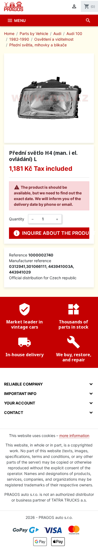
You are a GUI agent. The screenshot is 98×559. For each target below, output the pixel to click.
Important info (20, 393)
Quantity (16, 219)
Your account (19, 403)
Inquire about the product (51, 233)
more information (74, 435)
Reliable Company (23, 384)
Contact (13, 412)
